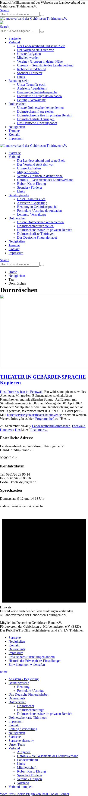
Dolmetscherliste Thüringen (35, 119)
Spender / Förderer (29, 73)
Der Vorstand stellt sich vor (35, 50)
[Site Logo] (33, 18)
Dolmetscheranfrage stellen (35, 111)
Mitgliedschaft (26, 767)
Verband (14, 42)
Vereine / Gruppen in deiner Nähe (40, 61)
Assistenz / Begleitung (32, 88)
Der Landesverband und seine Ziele (41, 46)
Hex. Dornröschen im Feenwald (21, 392)
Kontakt (14, 134)
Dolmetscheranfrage (30, 710)
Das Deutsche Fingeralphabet (37, 123)
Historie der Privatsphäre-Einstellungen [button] (35, 660)
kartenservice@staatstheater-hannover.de (34, 415)
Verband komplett (20, 787)
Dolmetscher (25, 706)
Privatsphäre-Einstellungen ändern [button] (32, 657)
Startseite (15, 38)
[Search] (42, 15)
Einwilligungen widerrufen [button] (27, 664)
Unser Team (17, 744)
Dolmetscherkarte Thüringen (28, 717)
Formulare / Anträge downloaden (39, 96)
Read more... (39, 430)
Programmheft (44, 418)
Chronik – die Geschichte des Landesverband (47, 756)
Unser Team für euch (31, 84)
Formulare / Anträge (30, 690)
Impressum (16, 138)
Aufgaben (24, 752)
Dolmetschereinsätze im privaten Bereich (44, 115)
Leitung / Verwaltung (31, 100)
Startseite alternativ (21, 740)
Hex (18, 430)
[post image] (44, 332)
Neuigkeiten (17, 127)
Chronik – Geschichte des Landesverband (45, 65)
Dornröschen (61, 426)
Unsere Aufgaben (29, 54)
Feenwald (78, 426)
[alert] (44, 560)
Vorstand (23, 783)
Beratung (23, 687)
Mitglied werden (28, 57)
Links (21, 77)
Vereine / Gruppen (29, 779)
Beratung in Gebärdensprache (37, 92)
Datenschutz (17, 649)
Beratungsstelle (19, 80)
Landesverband (42, 426)
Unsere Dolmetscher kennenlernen (40, 107)
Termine (14, 130)
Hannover (6, 430)
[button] (4, 10)
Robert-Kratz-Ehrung (31, 69)
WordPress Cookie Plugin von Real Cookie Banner (34, 794)
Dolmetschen (17, 104)
